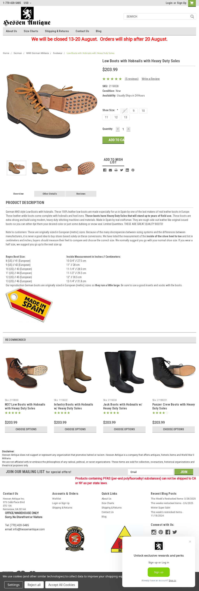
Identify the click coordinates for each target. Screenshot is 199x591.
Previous (7, 106)
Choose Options (26, 429)
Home (6, 53)
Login (169, 2)
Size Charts (31, 31)
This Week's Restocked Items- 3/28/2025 (173, 498)
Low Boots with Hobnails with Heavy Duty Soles (90, 53)
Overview (18, 193)
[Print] (116, 170)
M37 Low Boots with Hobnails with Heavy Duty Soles (25, 406)
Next (96, 106)
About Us (11, 31)
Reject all (34, 585)
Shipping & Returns (57, 31)
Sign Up (181, 2)
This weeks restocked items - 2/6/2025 (172, 503)
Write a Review (151, 78)
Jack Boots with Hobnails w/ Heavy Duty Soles (122, 406)
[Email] (110, 170)
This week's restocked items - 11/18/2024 (167, 514)
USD (26, 2)
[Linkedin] (127, 170)
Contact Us (82, 31)
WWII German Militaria (37, 53)
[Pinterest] (132, 170)
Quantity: (107, 128)
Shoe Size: (110, 110)
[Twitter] (121, 170)
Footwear (57, 53)
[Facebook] (104, 170)
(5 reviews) (132, 78)
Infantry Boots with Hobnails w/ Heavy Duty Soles (73, 406)
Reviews (81, 193)
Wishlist (56, 498)
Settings (14, 585)
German (18, 53)
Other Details (50, 193)
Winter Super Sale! (160, 507)
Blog (98, 31)
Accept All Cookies (61, 585)
